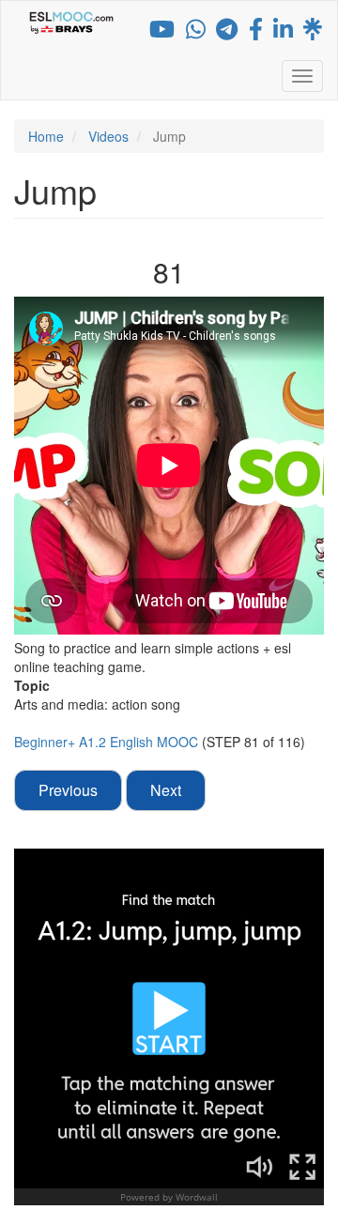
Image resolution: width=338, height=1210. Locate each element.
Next (165, 790)
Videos (108, 136)
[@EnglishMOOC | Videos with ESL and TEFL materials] (162, 32)
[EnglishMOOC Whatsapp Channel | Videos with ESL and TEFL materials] (196, 32)
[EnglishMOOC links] (312, 32)
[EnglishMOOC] (283, 32)
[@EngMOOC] (256, 32)
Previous (68, 790)
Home (46, 136)
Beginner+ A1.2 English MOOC (108, 741)
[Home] (71, 22)
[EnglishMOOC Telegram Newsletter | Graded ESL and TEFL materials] (227, 32)
